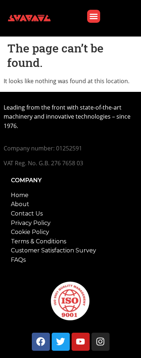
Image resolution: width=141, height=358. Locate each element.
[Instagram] (100, 342)
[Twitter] (61, 342)
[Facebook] (41, 342)
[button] (93, 16)
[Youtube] (81, 342)
